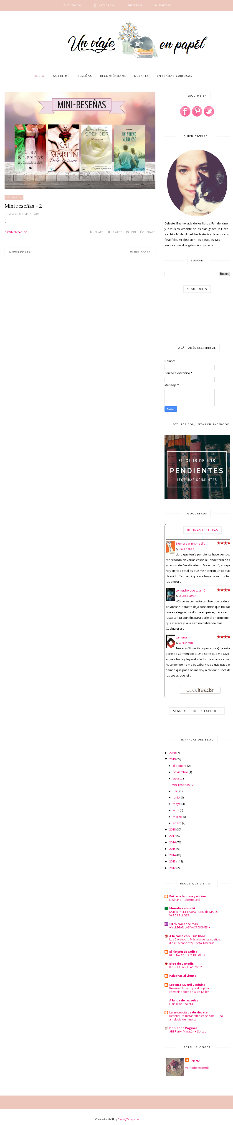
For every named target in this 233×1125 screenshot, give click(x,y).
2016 (172, 842)
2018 (172, 829)
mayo (177, 804)
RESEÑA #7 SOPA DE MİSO (187, 955)
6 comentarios (16, 232)
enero (177, 823)
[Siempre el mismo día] (170, 553)
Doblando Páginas (183, 1028)
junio (176, 797)
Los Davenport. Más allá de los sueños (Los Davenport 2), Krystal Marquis (194, 941)
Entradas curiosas (174, 76)
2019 (172, 759)
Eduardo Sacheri (187, 595)
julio (176, 791)
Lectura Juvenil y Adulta (187, 985)
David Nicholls (186, 548)
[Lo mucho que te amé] (170, 600)
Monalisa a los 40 (182, 908)
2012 (172, 868)
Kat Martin (14, 197)
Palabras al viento (183, 976)
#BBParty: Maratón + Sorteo (187, 1031)
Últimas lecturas (202, 530)
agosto (177, 778)
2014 (172, 855)
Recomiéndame (113, 76)
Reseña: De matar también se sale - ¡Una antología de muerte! (196, 1017)
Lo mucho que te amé (190, 590)
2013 (172, 861)
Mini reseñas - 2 (23, 206)
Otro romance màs (183, 924)
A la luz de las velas (183, 1000)
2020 (172, 753)
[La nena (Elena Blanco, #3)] (170, 647)
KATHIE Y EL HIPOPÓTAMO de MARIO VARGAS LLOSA (193, 913)
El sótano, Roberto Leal (184, 900)
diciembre (180, 766)
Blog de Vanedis (181, 964)
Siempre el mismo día (190, 543)
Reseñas (85, 76)
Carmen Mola (186, 642)
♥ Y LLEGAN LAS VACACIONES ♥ (189, 927)
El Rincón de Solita (183, 952)
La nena (181, 637)
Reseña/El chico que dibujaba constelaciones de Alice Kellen (189, 990)
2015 (172, 849)
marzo (177, 817)
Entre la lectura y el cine (187, 896)
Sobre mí (61, 76)
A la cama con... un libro (187, 936)
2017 (172, 836)
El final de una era (181, 1004)
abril (176, 810)
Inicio (39, 76)
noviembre (180, 772)
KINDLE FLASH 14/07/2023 (186, 967)
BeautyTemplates (128, 1119)
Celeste (195, 1061)
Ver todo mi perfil (197, 1068)
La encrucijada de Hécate (188, 1012)
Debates (141, 76)
